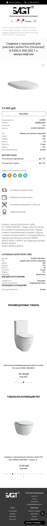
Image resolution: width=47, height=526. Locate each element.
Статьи (34, 499)
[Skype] (25, 175)
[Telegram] (15, 175)
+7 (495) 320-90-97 (33, 2)
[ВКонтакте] (4, 175)
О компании (13, 511)
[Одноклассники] (10, 175)
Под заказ (23, 114)
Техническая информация (13, 159)
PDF (43, 159)
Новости (34, 496)
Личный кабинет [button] (14, 2)
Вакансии (12, 516)
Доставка (34, 514)
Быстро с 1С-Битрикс (33, 523)
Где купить (34, 519)
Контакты (12, 519)
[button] (15, 382)
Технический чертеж (10, 163)
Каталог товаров (34, 511)
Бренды (12, 514)
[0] (17, 22)
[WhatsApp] (20, 175)
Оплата (34, 516)
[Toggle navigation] (35, 22)
